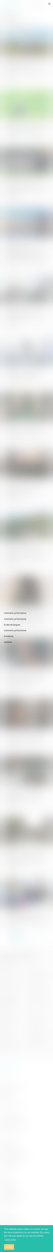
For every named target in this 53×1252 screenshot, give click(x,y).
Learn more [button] (10, 1239)
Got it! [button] (9, 1247)
